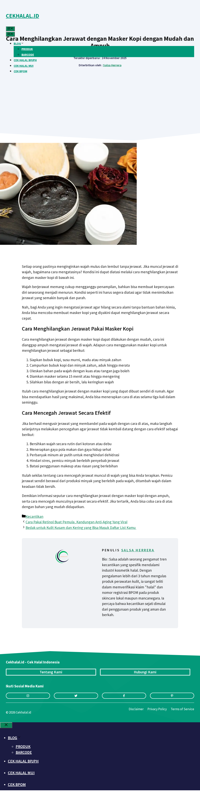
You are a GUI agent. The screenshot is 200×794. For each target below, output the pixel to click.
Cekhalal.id (22, 15)
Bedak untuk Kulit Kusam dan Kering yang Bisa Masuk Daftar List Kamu (81, 527)
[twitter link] (76, 696)
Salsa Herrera (137, 550)
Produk (27, 49)
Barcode (27, 55)
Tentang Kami (51, 672)
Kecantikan (34, 516)
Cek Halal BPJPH (25, 60)
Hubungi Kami (145, 672)
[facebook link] (124, 696)
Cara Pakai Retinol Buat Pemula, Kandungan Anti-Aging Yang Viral (76, 522)
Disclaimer (136, 709)
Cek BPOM (20, 71)
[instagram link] (28, 696)
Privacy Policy (157, 709)
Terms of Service (182, 709)
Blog (17, 43)
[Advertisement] (100, 96)
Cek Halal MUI (23, 66)
